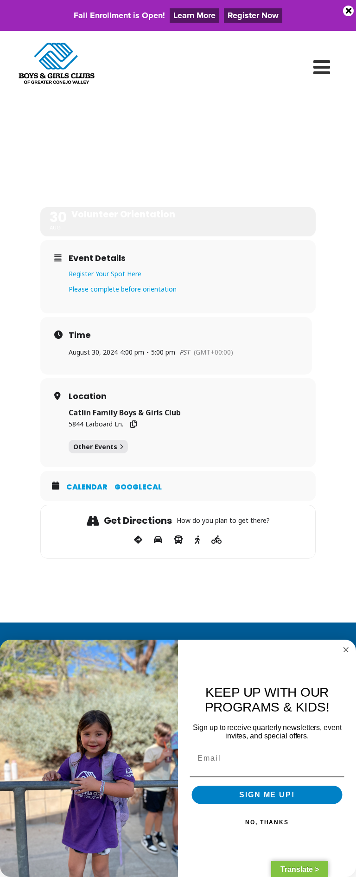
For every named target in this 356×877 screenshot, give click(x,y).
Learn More (194, 15)
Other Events (95, 446)
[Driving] (158, 540)
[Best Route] (138, 540)
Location (88, 396)
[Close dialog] (346, 649)
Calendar (87, 487)
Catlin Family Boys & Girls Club (125, 412)
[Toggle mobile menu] (323, 66)
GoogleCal (138, 487)
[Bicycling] (217, 540)
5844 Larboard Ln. (96, 423)
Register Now (253, 15)
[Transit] (178, 540)
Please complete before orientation (123, 289)
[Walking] (197, 540)
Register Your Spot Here (105, 273)
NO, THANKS (267, 822)
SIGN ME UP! (266, 795)
